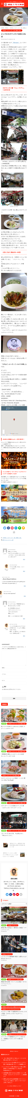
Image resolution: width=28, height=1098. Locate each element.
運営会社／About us (14, 1051)
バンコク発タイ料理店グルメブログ (14, 1086)
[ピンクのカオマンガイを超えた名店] (15, 527)
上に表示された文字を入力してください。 (12, 689)
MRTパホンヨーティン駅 (8, 540)
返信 (24, 559)
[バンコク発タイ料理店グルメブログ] (14, 5)
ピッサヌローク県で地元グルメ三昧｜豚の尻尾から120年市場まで (14, 1067)
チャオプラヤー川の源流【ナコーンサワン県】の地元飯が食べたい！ (14, 1063)
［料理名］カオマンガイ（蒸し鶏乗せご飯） (12, 537)
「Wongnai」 (16, 42)
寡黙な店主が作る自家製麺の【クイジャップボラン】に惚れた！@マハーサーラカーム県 (14, 1080)
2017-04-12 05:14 (11, 602)
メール (4, 674)
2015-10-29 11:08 (5, 577)
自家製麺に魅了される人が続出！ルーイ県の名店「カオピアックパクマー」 (14, 1073)
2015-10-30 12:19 (7, 591)
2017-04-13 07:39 (13, 624)
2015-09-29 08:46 (13, 565)
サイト (3, 680)
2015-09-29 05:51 (11, 549)
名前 (3, 667)
